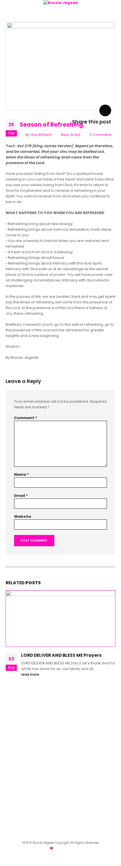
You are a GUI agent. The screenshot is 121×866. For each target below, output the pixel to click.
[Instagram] (52, 834)
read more (30, 674)
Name (21, 474)
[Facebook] (60, 834)
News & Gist (70, 135)
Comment (25, 417)
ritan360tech (41, 135)
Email (21, 495)
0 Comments (100, 135)
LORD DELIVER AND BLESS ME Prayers (61, 655)
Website (22, 516)
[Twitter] (69, 834)
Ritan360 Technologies (75, 848)
